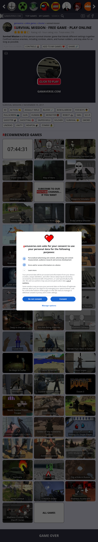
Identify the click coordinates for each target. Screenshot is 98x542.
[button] (49, 270)
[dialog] (49, 271)
